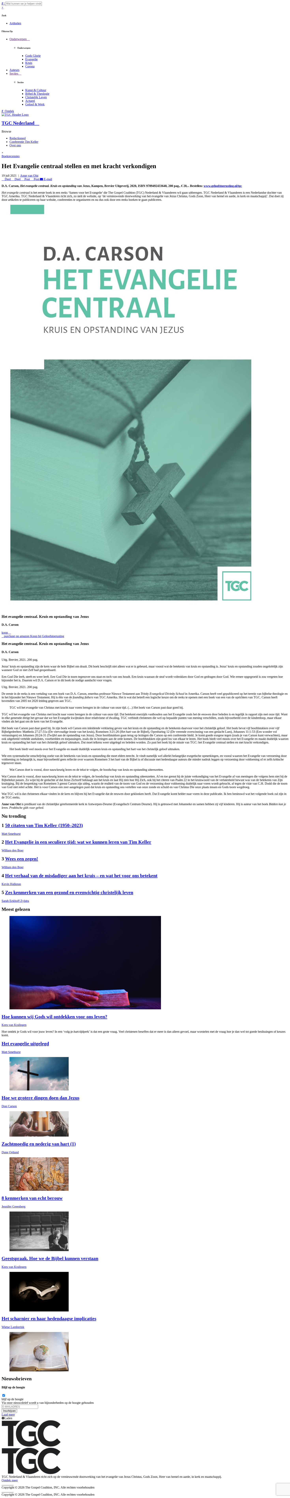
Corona (30, 66)
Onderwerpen (18, 39)
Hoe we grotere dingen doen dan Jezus (40, 1097)
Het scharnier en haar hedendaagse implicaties (49, 1318)
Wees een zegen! (21, 858)
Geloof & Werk (35, 104)
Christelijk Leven (36, 97)
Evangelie (31, 59)
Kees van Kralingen (14, 1025)
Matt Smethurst (11, 833)
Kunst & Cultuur (35, 90)
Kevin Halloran (11, 884)
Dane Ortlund (10, 1152)
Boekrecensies (11, 156)
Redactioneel (17, 138)
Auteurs (14, 70)
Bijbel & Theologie (37, 93)
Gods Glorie (33, 55)
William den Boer (12, 850)
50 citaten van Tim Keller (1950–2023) (44, 825)
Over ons (15, 145)
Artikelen (15, 23)
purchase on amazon (17, 636)
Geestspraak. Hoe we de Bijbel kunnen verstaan (50, 1258)
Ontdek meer (10, 1480)
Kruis (28, 62)
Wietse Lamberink (13, 1327)
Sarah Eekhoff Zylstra (15, 901)
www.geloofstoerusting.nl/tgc (223, 186)
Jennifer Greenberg (13, 1206)
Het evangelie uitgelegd (25, 1043)
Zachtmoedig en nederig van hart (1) (39, 1143)
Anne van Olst (29, 175)
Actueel (30, 100)
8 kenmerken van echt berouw (32, 1198)
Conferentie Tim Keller (23, 141)
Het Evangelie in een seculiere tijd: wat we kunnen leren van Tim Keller (78, 842)
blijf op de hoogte (12, 1399)
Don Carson (9, 1106)
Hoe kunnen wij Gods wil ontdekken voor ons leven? (54, 1016)
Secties (14, 73)
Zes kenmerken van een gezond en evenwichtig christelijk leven (69, 892)
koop (5, 632)
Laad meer (8, 1414)
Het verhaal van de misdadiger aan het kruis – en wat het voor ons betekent (81, 875)
